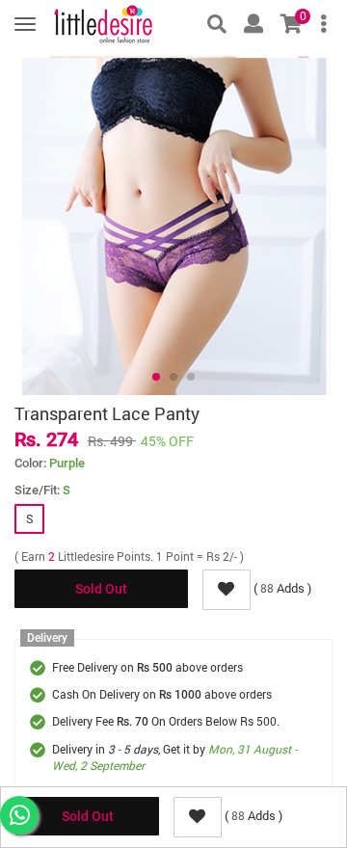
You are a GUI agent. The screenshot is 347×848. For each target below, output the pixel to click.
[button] (156, 377)
